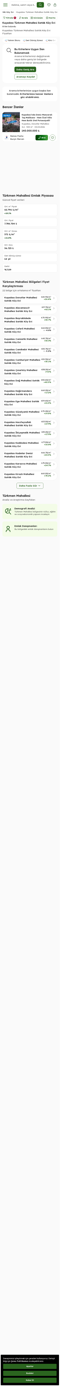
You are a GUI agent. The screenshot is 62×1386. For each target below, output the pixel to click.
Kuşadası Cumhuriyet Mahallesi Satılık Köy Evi (22, 361)
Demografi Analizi (24, 508)
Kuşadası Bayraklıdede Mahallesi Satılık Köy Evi (18, 320)
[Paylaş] (55, 5)
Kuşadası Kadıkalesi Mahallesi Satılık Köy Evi (21, 444)
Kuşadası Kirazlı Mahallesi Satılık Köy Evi (19, 476)
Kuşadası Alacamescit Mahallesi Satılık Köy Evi (18, 309)
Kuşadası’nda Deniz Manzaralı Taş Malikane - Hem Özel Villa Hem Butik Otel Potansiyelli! (37, 117)
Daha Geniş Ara (25, 69)
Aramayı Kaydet (25, 76)
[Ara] (40, 5)
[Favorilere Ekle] (53, 138)
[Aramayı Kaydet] (49, 5)
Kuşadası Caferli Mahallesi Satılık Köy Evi (19, 330)
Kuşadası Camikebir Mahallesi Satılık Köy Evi (21, 351)
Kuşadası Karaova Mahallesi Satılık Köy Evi (20, 465)
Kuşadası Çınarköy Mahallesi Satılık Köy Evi (20, 372)
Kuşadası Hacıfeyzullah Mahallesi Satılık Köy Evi (18, 424)
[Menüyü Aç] (5, 5)
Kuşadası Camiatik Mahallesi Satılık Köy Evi (20, 341)
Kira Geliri (52, 40)
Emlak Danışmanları (25, 526)
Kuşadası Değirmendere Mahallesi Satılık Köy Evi (18, 393)
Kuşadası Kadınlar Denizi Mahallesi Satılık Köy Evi (18, 455)
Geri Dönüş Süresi (34, 40)
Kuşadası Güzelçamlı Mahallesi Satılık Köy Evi (21, 413)
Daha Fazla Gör (28, 485)
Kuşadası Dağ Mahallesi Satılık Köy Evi (22, 382)
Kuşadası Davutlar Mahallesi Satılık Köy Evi (20, 299)
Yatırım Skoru (14, 40)
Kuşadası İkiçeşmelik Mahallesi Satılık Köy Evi (22, 434)
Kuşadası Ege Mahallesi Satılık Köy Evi (21, 403)
